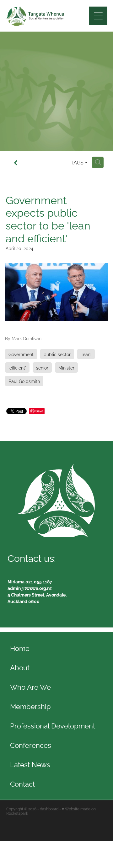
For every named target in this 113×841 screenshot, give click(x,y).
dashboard (49, 808)
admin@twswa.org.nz (30, 588)
